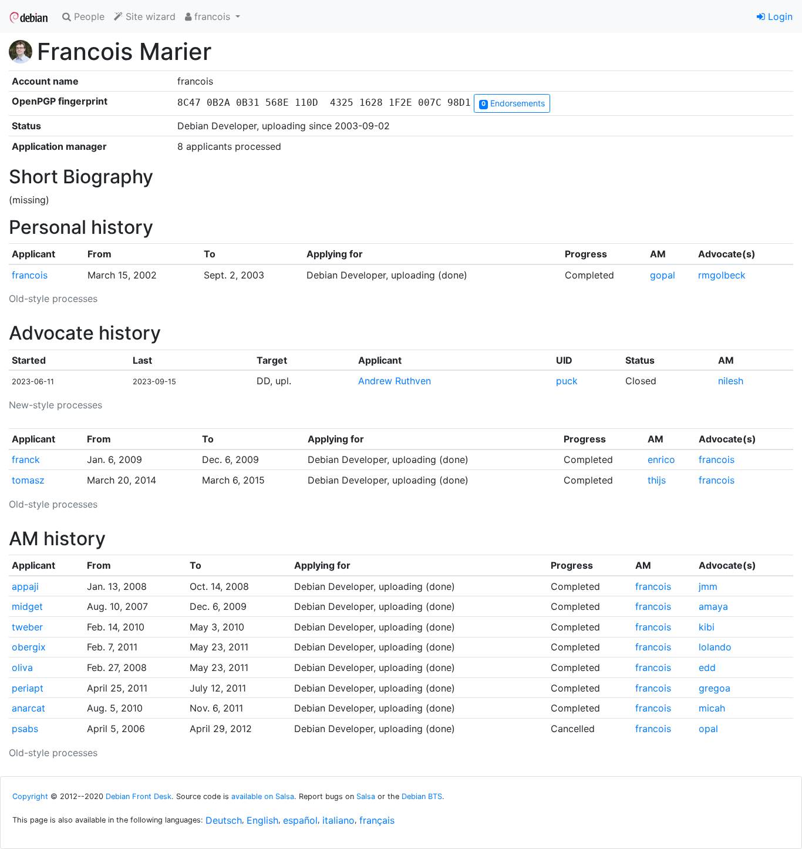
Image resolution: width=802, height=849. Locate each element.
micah (712, 708)
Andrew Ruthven (394, 381)
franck (26, 459)
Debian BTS (422, 796)
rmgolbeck (722, 275)
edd (707, 667)
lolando (715, 647)
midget (27, 606)
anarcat (28, 708)
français (377, 820)
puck (567, 381)
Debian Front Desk (138, 796)
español (300, 820)
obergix (29, 647)
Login (779, 16)
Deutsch (223, 820)
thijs (657, 480)
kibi (707, 627)
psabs (25, 728)
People (88, 16)
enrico (661, 459)
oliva (22, 667)
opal (708, 728)
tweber (27, 627)
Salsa (365, 796)
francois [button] (212, 16)
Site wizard (149, 16)
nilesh (730, 381)
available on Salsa (262, 796)
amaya (713, 606)
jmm (708, 586)
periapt (27, 688)
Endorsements (513, 103)
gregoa (714, 688)
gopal (662, 275)
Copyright (30, 796)
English (262, 820)
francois (30, 275)
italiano (338, 820)
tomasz (28, 480)
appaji (25, 586)
